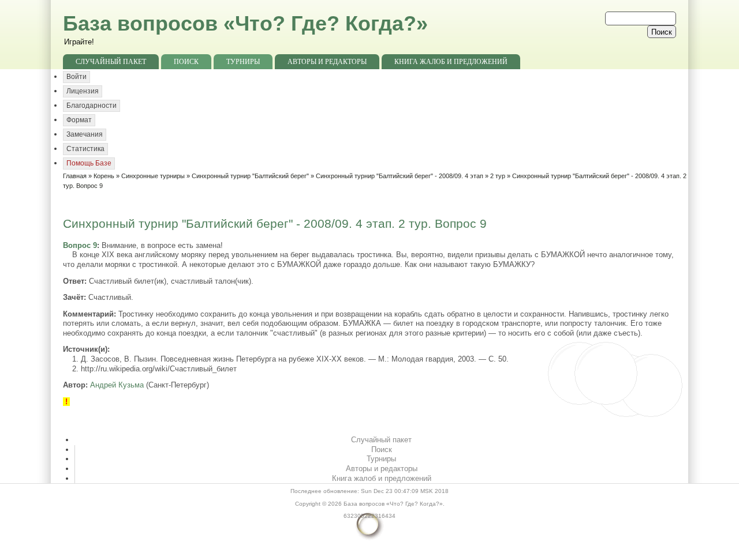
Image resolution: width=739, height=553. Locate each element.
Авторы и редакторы (327, 62)
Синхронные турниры (153, 175)
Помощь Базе (88, 163)
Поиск (186, 62)
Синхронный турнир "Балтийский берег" (250, 175)
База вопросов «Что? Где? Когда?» (245, 23)
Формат (79, 120)
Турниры (243, 62)
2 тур (497, 175)
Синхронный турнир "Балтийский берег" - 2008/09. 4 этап (399, 175)
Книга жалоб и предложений (450, 62)
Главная (75, 175)
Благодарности (91, 105)
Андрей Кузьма (117, 385)
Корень (104, 175)
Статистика (85, 149)
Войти (76, 77)
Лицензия (82, 91)
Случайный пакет (111, 62)
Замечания (84, 134)
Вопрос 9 (80, 245)
